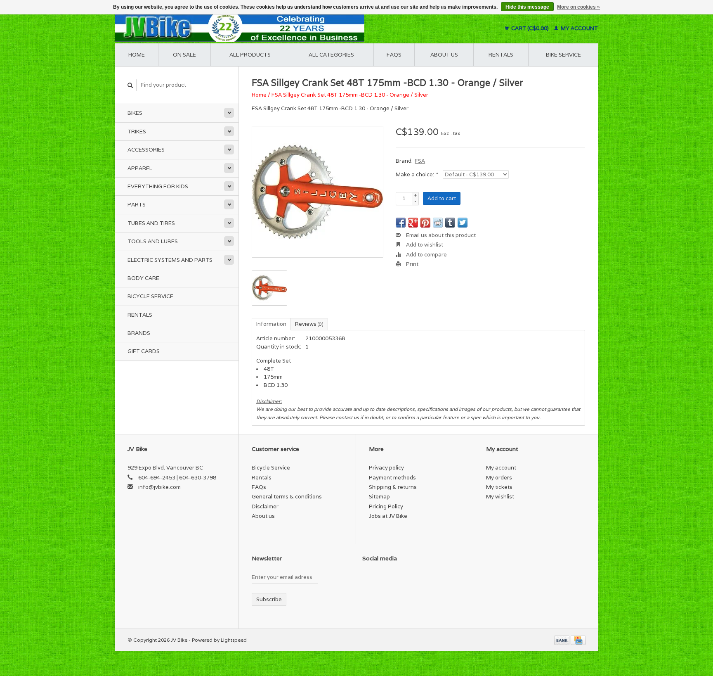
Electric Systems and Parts (169, 259)
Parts (136, 204)
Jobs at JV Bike (388, 515)
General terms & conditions (287, 496)
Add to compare (426, 254)
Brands (138, 333)
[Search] (130, 85)
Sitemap (379, 496)
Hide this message (527, 7)
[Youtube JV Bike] (412, 579)
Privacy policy (386, 467)
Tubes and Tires (151, 223)
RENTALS (501, 54)
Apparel (139, 168)
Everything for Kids (157, 186)
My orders (499, 477)
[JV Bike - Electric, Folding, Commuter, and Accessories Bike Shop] (290, 28)
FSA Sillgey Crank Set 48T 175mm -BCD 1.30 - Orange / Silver (350, 94)
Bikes (134, 112)
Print (411, 264)
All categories (331, 54)
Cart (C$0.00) (530, 28)
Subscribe (269, 599)
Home (136, 54)
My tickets (499, 487)
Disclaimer (265, 506)
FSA (420, 160)
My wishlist (500, 496)
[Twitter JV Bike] (383, 579)
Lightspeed (234, 640)
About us (444, 54)
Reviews (309, 323)
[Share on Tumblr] (450, 223)
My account (579, 28)
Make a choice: (416, 174)
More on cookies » (578, 7)
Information (271, 323)
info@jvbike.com (159, 487)
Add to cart (441, 198)
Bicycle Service (150, 296)
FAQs (394, 54)
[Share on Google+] (413, 223)
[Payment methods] (562, 639)
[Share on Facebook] (401, 223)
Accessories (146, 149)
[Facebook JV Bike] (368, 579)
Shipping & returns (393, 487)
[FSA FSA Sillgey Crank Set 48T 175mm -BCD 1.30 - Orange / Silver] (317, 191)
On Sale (184, 54)
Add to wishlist (424, 244)
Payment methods (392, 477)
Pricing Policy (386, 506)
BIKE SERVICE (563, 54)
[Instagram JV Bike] (426, 579)
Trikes (136, 131)
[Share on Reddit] (438, 223)
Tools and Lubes (152, 241)
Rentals (139, 314)
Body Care (143, 278)
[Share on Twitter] (462, 223)
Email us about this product (440, 235)
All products (250, 54)
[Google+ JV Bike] (397, 579)
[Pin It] (425, 223)
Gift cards (143, 351)
